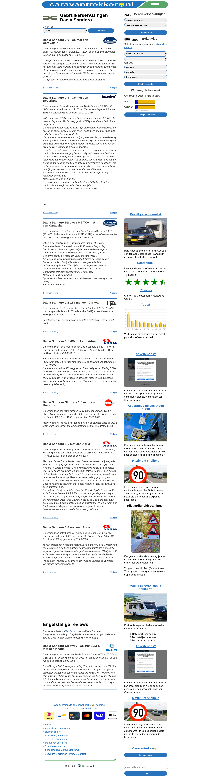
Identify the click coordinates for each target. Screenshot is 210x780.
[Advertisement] (80, 599)
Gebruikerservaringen (56, 739)
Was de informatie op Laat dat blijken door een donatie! (80, 707)
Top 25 (146, 304)
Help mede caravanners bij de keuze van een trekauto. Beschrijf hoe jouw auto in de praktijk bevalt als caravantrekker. (145, 254)
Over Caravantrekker (55, 746)
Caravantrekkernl (145, 748)
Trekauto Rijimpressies (56, 735)
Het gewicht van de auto (144, 634)
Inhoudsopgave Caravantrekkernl (62, 750)
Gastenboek (145, 263)
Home (48, 724)
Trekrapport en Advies (56, 743)
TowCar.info (71, 631)
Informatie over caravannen (58, 728)
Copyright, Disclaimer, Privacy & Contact (65, 754)
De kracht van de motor (144, 640)
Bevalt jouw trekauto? (146, 214)
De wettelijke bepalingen (144, 637)
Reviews (146, 290)
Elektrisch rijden (53, 732)
